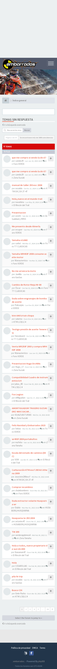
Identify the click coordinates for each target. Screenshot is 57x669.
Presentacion (19, 212)
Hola (14, 562)
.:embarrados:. (18, 661)
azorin (18, 215)
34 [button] (48, 609)
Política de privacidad (20, 647)
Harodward (20, 336)
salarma (18, 318)
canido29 (19, 160)
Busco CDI (17, 590)
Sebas (18, 428)
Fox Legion (17, 394)
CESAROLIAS (21, 566)
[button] (52, 609)
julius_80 (19, 384)
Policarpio (19, 305)
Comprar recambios (22, 487)
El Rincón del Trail (21, 205)
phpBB (41, 661)
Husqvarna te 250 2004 (23, 518)
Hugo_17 (19, 366)
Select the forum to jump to (28, 618)
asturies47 (20, 521)
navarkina (19, 202)
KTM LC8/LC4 (19, 322)
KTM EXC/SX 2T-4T (25, 479)
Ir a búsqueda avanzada (14, 124)
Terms (42, 647)
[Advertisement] (28, 28)
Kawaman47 (20, 552)
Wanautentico (21, 260)
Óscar (18, 288)
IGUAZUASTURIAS (23, 414)
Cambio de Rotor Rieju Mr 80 (26, 284)
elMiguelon (20, 397)
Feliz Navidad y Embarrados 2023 (28, 425)
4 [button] (34, 609)
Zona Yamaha (25, 538)
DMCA (35, 647)
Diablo (17, 507)
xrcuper (18, 229)
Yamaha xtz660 (19, 240)
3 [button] (30, 609)
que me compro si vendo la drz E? (29, 157)
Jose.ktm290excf (22, 476)
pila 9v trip (17, 576)
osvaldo (18, 188)
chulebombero (21, 490)
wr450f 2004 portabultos (24, 439)
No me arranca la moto (24, 270)
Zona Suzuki (19, 177)
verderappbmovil (23, 535)
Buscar (27, 130)
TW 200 (15, 531)
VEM (17, 459)
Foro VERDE (18, 164)
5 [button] (38, 609)
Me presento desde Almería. (26, 226)
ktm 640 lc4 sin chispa (23, 315)
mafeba (18, 442)
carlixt (18, 243)
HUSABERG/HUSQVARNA (25, 524)
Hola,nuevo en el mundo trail (27, 198)
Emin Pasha (20, 593)
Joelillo (18, 274)
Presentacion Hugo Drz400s (26, 363)
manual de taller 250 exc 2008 (27, 185)
